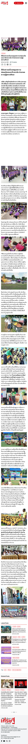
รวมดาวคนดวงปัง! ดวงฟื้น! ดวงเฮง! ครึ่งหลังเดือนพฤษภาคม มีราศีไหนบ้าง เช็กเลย (19, 651)
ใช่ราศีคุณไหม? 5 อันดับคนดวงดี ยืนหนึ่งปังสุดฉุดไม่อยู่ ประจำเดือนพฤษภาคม (19, 661)
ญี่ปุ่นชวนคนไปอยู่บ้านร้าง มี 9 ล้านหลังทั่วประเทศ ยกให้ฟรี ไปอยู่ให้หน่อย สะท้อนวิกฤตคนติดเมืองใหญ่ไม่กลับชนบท (19, 631)
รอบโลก (18, 626)
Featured (15, 637)
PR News (3, 53)
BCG (5, 670)
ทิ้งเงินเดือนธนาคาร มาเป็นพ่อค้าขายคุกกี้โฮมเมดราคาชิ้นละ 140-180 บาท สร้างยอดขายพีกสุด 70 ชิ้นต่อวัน (19, 641)
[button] (11, 712)
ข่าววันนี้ (14, 626)
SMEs (19, 637)
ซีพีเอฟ (9, 670)
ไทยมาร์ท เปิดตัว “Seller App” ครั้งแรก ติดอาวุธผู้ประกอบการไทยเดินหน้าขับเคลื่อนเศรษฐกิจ (21, 694)
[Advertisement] (14, 21)
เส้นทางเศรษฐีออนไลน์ (16, 670)
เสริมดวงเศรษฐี (16, 647)
